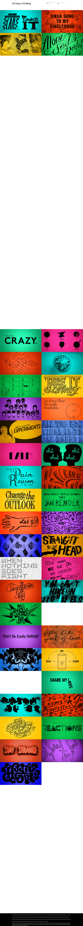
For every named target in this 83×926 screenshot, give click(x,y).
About (47, 3)
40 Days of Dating (21, 3)
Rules (58, 3)
